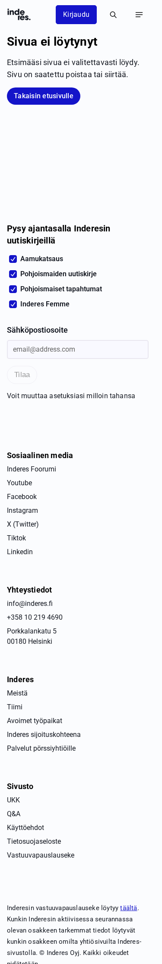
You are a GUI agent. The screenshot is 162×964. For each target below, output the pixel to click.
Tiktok (16, 538)
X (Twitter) (23, 524)
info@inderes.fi (30, 603)
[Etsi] (113, 14)
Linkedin (20, 552)
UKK (13, 800)
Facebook (22, 497)
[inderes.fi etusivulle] (19, 15)
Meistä (17, 693)
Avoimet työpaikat (34, 721)
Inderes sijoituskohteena (44, 734)
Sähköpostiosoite (37, 330)
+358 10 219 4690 (35, 617)
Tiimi (14, 707)
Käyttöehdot (25, 828)
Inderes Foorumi (31, 469)
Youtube (19, 483)
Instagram (22, 510)
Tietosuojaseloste (34, 841)
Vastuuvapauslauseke (40, 855)
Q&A (13, 814)
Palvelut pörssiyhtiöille (41, 748)
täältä (128, 908)
